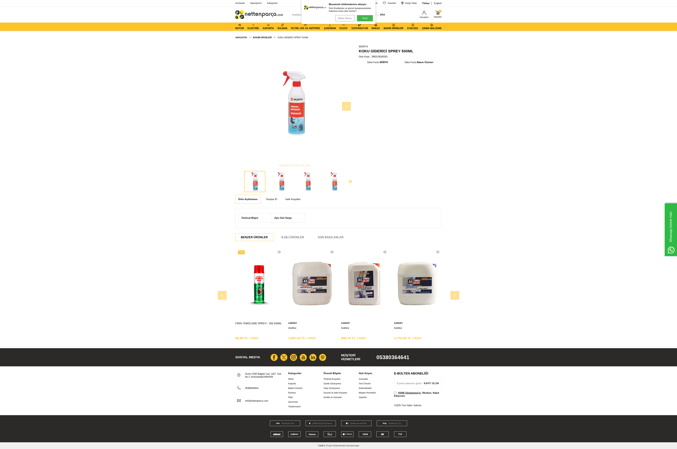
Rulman (282, 28)
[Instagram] (293, 357)
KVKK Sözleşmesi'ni (409, 393)
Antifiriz (292, 328)
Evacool (412, 28)
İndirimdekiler (365, 388)
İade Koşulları (293, 199)
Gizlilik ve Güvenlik (333, 397)
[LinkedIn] (312, 357)
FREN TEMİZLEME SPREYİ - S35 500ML (258, 323)
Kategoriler (272, 3)
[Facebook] (274, 357)
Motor (239, 28)
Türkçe (425, 3)
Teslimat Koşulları (332, 379)
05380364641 (392, 357)
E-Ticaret (328, 445)
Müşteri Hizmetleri (367, 393)
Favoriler (392, 3)
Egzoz (343, 28)
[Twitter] (283, 357)
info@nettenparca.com (256, 400)
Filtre (290, 397)
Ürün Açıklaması (248, 199)
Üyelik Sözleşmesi (332, 383)
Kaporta (268, 28)
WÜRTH (363, 46)
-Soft (321, 445)
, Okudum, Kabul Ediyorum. (416, 394)
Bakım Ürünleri (393, 28)
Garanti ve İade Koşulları (335, 393)
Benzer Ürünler (254, 237)
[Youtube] (303, 357)
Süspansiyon (359, 28)
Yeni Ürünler (365, 383)
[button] (284, 165)
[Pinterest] (322, 357)
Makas (376, 28)
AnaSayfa (240, 3)
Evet (364, 18)
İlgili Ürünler (292, 237)
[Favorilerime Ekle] (279, 252)
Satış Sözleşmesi (332, 388)
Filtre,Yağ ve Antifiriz (305, 28)
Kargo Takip (411, 3)
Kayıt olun (431, 383)
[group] (294, 103)
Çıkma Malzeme (432, 28)
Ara (382, 14)
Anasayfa (241, 37)
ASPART (292, 323)
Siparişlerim (256, 3)
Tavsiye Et (271, 199)
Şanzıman (330, 28)
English (438, 3)
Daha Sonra (345, 18)
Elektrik (253, 28)
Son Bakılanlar (331, 237)
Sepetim (363, 397)
